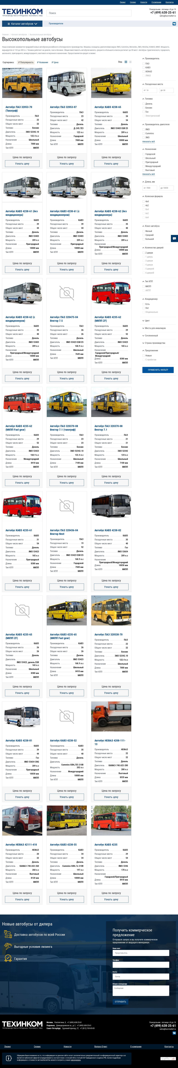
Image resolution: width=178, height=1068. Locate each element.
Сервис (133, 2)
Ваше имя (116, 948)
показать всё (148, 141)
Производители (56, 23)
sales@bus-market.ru (168, 16)
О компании (156, 2)
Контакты (170, 2)
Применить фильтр (158, 370)
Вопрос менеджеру (120, 984)
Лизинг (123, 2)
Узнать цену (22, 163)
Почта (115, 972)
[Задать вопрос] (174, 238)
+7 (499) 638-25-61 (163, 12)
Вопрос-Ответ (100, 1046)
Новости (143, 2)
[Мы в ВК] (174, 23)
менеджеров (76, 1060)
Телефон (116, 960)
